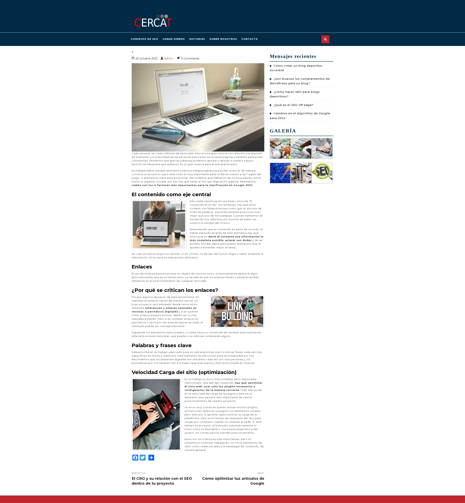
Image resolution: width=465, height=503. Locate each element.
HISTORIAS (197, 38)
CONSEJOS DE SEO (144, 38)
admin (168, 58)
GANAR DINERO (174, 38)
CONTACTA (249, 38)
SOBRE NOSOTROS (223, 38)
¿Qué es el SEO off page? (294, 105)
